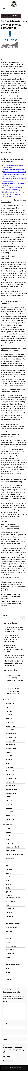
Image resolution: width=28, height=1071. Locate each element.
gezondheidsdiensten (7, 584)
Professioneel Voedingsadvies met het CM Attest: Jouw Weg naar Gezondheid (13, 629)
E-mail (5, 1033)
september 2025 (11, 745)
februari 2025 (10, 771)
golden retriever (11, 901)
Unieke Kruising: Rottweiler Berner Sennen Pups (15, 680)
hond (7, 905)
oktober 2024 (10, 786)
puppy (8, 942)
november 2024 (11, 782)
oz (7, 935)
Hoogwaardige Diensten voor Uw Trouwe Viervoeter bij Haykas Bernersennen (12, 603)
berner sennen (10, 843)
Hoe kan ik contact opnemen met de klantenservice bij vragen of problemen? (14, 194)
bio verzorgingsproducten (14, 854)
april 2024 (9, 808)
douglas (8, 877)
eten (7, 880)
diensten (22, 581)
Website (5, 1039)
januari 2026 (10, 730)
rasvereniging (10, 953)
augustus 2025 (11, 748)
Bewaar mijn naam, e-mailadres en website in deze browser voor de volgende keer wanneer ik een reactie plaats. (13, 1050)
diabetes (9, 869)
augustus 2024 (11, 793)
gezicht (8, 892)
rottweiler (9, 957)
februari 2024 (10, 815)
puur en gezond (11, 946)
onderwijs (17, 586)
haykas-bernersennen (14, 675)
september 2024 (11, 789)
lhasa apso (9, 916)
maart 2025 (10, 767)
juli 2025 (8, 752)
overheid (9, 931)
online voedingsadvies (13, 923)
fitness (8, 884)
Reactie (5, 1001)
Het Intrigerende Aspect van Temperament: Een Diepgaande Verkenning (11, 596)
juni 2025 (9, 756)
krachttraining (10, 909)
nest (7, 920)
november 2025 (11, 737)
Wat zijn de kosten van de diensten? (14, 172)
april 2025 (9, 763)
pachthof (9, 938)
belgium (8, 832)
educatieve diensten (6, 582)
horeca (15, 584)
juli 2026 (8, 707)
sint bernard (10, 961)
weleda (8, 979)
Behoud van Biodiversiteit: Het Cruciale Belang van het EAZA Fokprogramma (13, 663)
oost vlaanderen (11, 927)
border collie (10, 858)
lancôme (9, 912)
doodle (8, 873)
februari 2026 (10, 726)
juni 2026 (9, 711)
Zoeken (5, 615)
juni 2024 (9, 800)
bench (8, 836)
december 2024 (11, 778)
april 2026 (9, 718)
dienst (18, 581)
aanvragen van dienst (10, 581)
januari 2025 (10, 774)
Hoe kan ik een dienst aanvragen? (13, 169)
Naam (5, 1024)
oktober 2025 (10, 741)
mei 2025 (9, 759)
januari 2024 (10, 819)
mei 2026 (9, 715)
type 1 (8, 968)
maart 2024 (10, 812)
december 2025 (11, 733)
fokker (8, 888)
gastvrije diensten (17, 582)
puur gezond (10, 950)
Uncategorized (10, 976)
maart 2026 (10, 722)
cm (7, 865)
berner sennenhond (12, 847)
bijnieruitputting (11, 851)
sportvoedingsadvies (13, 964)
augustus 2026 (11, 704)
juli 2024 (8, 797)
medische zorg (10, 586)
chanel (8, 862)
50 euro (8, 828)
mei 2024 (9, 804)
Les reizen (10, 688)
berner (8, 839)
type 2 (8, 972)
